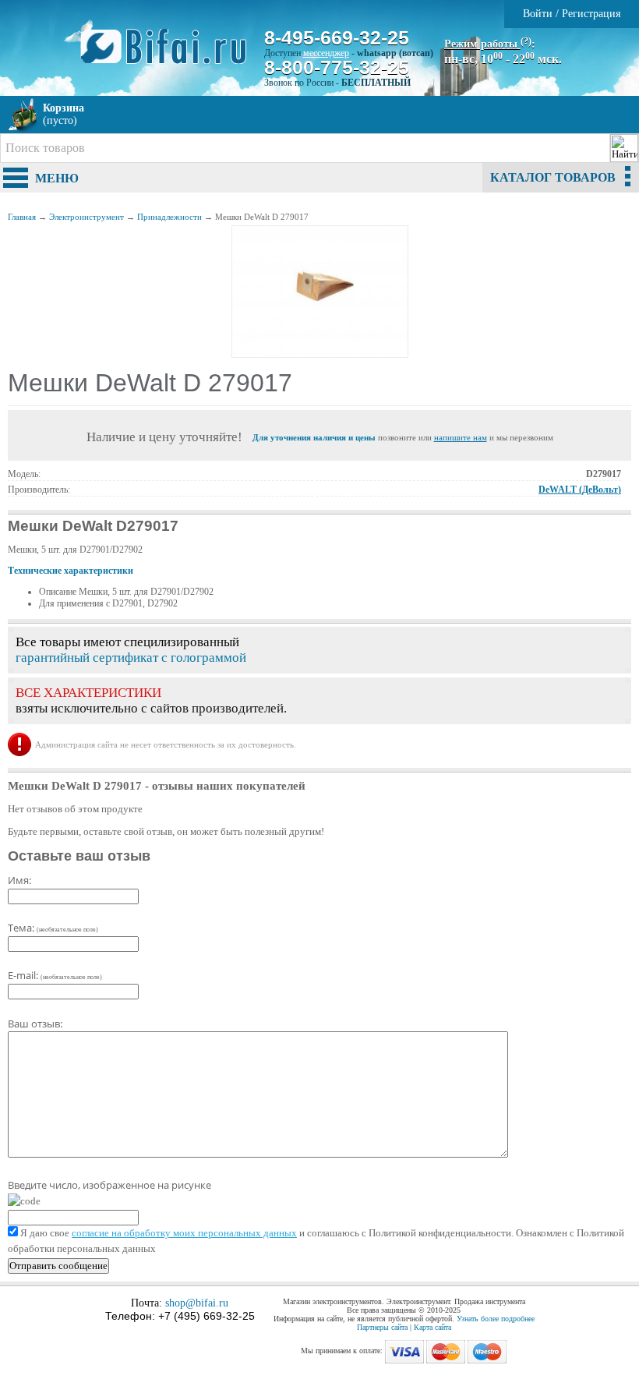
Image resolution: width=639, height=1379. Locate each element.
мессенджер (326, 53)
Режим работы (487, 44)
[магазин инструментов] (169, 54)
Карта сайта (432, 1327)
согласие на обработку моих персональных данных (184, 1233)
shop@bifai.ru (196, 1303)
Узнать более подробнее (496, 1318)
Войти (538, 13)
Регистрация (591, 13)
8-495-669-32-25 (336, 37)
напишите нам (460, 437)
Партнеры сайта (382, 1327)
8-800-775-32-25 (336, 67)
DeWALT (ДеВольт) (579, 489)
